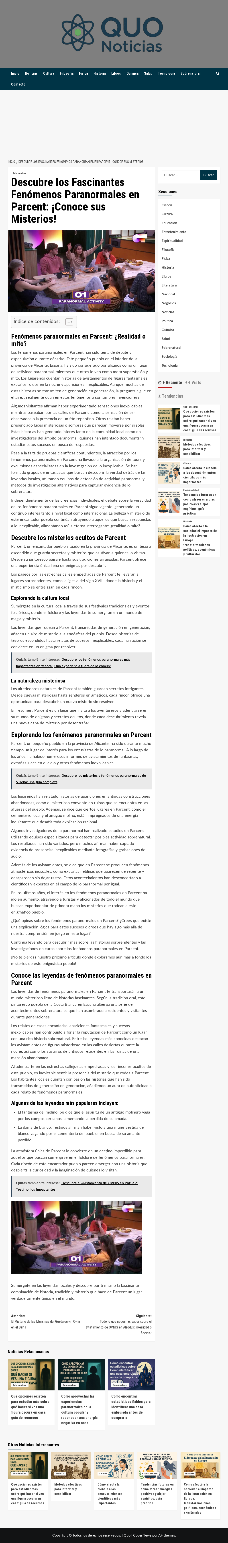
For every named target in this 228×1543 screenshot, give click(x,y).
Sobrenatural (190, 73)
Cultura (48, 73)
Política (167, 321)
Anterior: (46, 1321)
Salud (148, 73)
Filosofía (66, 73)
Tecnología (166, 73)
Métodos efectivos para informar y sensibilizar (197, 449)
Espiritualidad (172, 241)
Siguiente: (119, 1324)
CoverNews (142, 1535)
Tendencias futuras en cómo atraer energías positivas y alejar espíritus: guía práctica (199, 504)
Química (132, 73)
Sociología (169, 356)
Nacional (168, 294)
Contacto (18, 84)
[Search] (217, 74)
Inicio (15, 73)
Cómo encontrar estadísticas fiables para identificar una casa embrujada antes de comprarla (131, 1407)
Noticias (31, 73)
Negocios (169, 303)
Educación (169, 223)
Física (83, 73)
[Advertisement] (114, 123)
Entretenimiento (174, 232)
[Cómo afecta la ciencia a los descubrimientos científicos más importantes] (169, 472)
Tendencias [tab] (172, 396)
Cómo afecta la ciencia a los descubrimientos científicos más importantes (110, 1493)
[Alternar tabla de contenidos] (67, 322)
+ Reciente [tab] (171, 382)
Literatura (169, 285)
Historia (100, 73)
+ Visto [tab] (194, 382)
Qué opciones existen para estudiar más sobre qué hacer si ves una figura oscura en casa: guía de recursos (30, 1407)
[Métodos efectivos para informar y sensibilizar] (169, 446)
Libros (116, 73)
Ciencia (167, 205)
